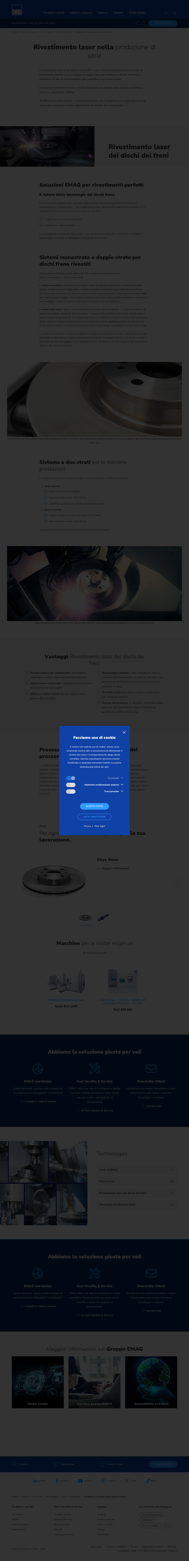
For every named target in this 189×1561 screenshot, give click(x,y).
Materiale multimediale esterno (101, 784)
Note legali (100, 826)
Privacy (87, 826)
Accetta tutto (94, 806)
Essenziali (113, 778)
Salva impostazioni (95, 816)
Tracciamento (111, 791)
